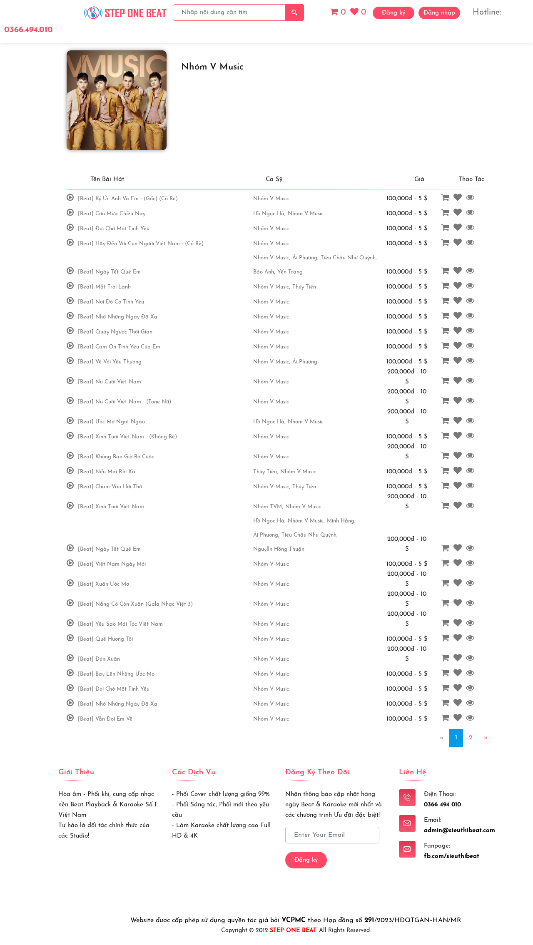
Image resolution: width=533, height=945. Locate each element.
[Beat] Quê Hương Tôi (105, 639)
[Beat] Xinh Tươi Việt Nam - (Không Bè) (127, 437)
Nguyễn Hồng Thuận (278, 549)
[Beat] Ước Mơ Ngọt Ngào (111, 422)
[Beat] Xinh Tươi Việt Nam (111, 507)
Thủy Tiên (304, 287)
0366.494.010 (28, 30)
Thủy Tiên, (265, 472)
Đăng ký (306, 860)
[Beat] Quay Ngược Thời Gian (115, 332)
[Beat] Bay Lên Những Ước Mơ (116, 674)
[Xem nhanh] (471, 198)
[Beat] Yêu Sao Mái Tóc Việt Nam (120, 624)
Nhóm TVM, (268, 507)
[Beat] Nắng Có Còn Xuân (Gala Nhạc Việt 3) (135, 604)
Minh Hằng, (341, 521)
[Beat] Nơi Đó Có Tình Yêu (111, 302)
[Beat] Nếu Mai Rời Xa (106, 472)
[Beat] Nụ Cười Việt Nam (109, 382)
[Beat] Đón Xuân (99, 659)
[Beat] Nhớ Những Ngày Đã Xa (117, 317)
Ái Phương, (305, 258)
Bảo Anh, (264, 272)
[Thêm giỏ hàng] (446, 198)
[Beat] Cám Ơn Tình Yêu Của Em (119, 347)
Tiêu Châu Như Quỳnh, (349, 258)
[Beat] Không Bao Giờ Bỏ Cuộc (116, 457)
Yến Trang (290, 272)
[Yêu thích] (458, 198)
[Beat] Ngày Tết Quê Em (109, 272)
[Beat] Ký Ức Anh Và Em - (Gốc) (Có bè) (128, 198)
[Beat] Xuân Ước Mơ (103, 584)
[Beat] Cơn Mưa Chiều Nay (111, 213)
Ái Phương (304, 362)
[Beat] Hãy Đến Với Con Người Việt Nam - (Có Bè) (141, 243)
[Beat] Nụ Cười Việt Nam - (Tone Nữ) (124, 402)
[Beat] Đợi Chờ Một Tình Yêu (113, 228)
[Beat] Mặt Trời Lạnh (104, 287)
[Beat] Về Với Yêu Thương (110, 362)
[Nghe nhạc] (71, 198)
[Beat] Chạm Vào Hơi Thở (110, 487)
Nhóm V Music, (271, 258)
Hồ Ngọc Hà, (269, 213)
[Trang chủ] (126, 12)
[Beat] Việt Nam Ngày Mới (112, 564)
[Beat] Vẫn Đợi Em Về (105, 719)
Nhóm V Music (271, 198)
